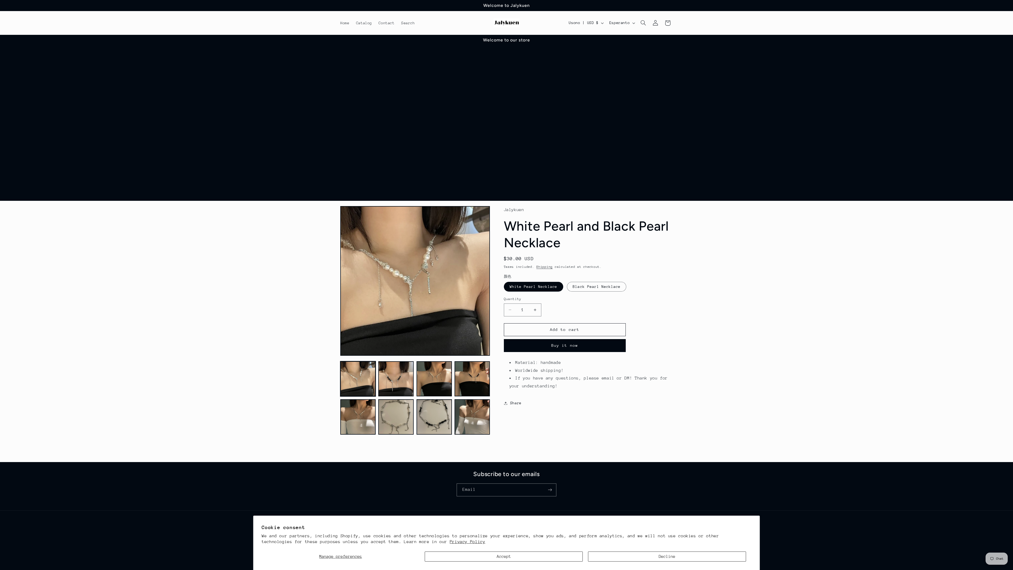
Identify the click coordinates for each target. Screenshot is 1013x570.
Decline (667, 556)
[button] (643, 23)
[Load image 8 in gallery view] (472, 417)
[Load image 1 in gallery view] (358, 379)
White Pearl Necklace (533, 286)
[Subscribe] (550, 489)
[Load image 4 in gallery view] (472, 379)
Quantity (513, 299)
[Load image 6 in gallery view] (396, 417)
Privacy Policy (467, 541)
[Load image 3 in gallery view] (434, 379)
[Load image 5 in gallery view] (358, 417)
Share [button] (516, 403)
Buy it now (564, 345)
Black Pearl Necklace (596, 286)
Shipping (544, 267)
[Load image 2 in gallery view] (396, 379)
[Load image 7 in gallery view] (434, 417)
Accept (504, 556)
